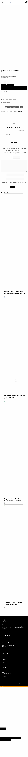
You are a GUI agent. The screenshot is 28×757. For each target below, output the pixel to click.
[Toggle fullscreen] (13, 738)
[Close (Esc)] (2, 738)
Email (5, 178)
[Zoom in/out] (18, 738)
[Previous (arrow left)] (2, 740)
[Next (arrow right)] (8, 740)
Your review (14, 159)
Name (5, 174)
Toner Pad (20, 111)
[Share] (8, 738)
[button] (14, 88)
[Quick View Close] (3, 733)
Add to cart (7, 84)
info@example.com (7, 642)
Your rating (10, 157)
